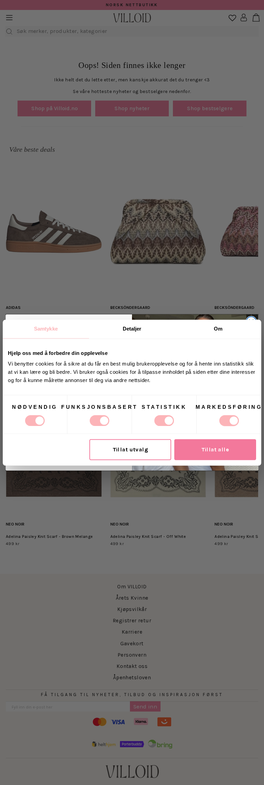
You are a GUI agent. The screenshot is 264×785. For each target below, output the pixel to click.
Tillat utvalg (130, 449)
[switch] (99, 420)
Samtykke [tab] (46, 329)
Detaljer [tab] (132, 329)
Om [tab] (218, 329)
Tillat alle (215, 449)
